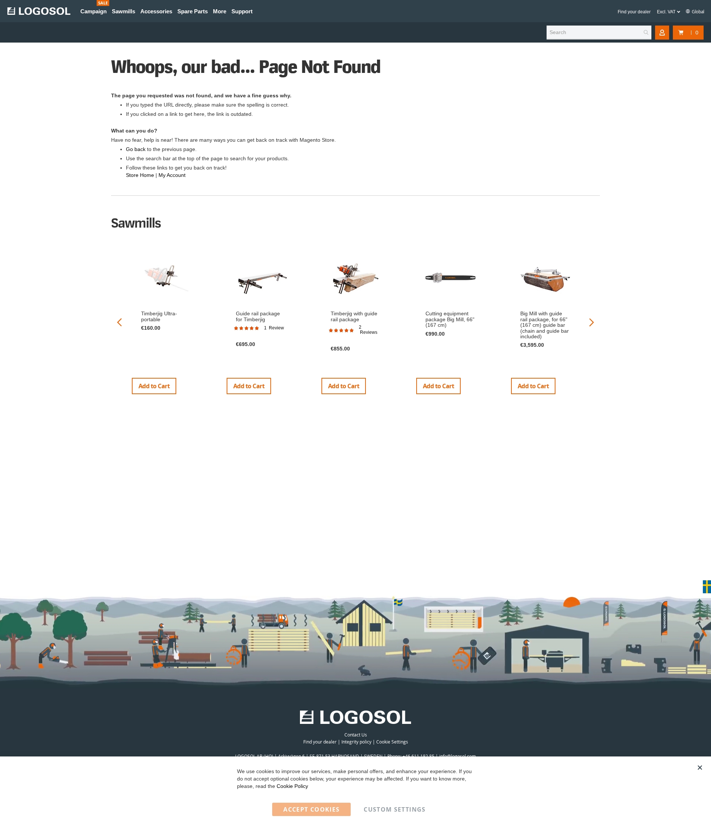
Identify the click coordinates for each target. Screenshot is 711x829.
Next (591, 322)
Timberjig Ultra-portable (159, 316)
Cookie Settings (392, 742)
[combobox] (599, 33)
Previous (119, 322)
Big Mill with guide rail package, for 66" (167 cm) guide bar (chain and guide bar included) (544, 325)
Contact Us (355, 735)
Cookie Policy (292, 786)
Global (697, 11)
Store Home (140, 175)
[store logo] (38, 11)
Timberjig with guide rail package (354, 316)
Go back (136, 149)
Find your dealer (634, 11)
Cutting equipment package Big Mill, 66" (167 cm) (449, 319)
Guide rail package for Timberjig (258, 316)
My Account (172, 175)
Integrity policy (356, 742)
